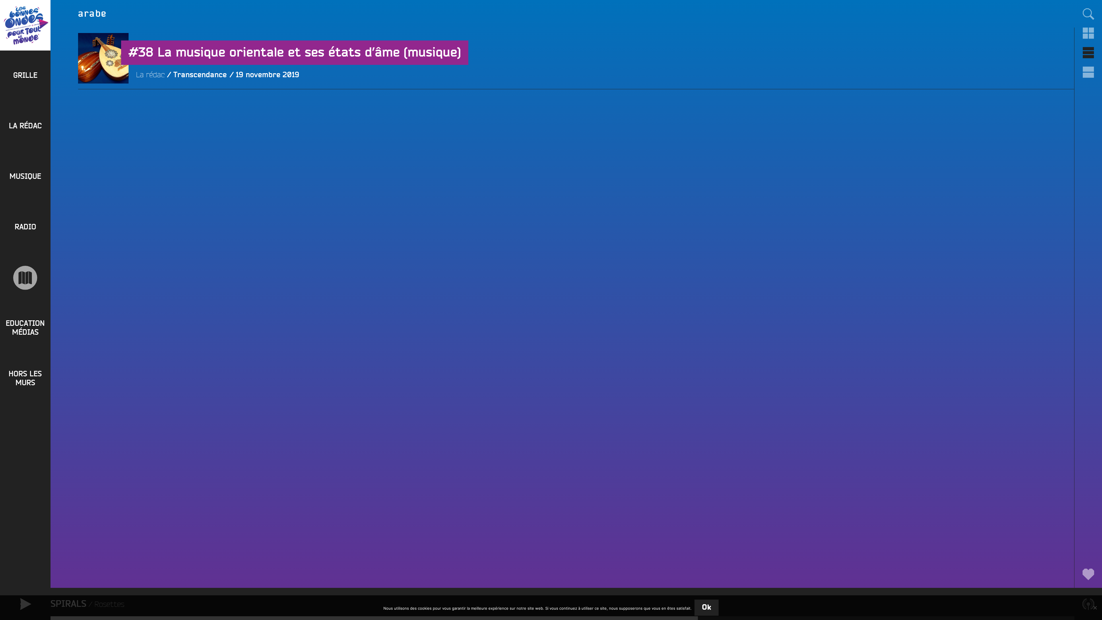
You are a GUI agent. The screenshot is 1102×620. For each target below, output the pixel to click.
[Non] (1095, 608)
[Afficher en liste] (1088, 53)
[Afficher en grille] (1088, 33)
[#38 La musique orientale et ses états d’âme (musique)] (103, 109)
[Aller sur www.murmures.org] (25, 278)
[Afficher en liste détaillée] (1088, 72)
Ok (706, 607)
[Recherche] (1088, 14)
